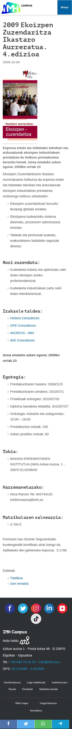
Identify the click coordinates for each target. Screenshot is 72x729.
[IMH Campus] (16, 7)
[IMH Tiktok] (36, 618)
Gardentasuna (12, 682)
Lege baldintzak (36, 682)
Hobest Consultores (24, 318)
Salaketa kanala (48, 689)
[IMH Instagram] (36, 608)
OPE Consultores (23, 325)
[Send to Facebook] (8, 726)
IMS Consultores (22, 340)
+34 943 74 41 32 (23, 662)
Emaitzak (27, 689)
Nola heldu (11, 641)
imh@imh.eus (49, 662)
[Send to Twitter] (26, 726)
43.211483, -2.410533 (28, 669)
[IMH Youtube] (62, 608)
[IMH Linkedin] (49, 608)
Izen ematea (19, 583)
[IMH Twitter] (23, 608)
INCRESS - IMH (22, 333)
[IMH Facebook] (10, 608)
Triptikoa (16, 578)
